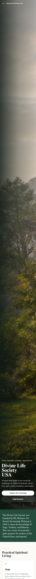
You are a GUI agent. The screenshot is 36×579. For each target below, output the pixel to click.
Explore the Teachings (18, 493)
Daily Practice (18, 499)
